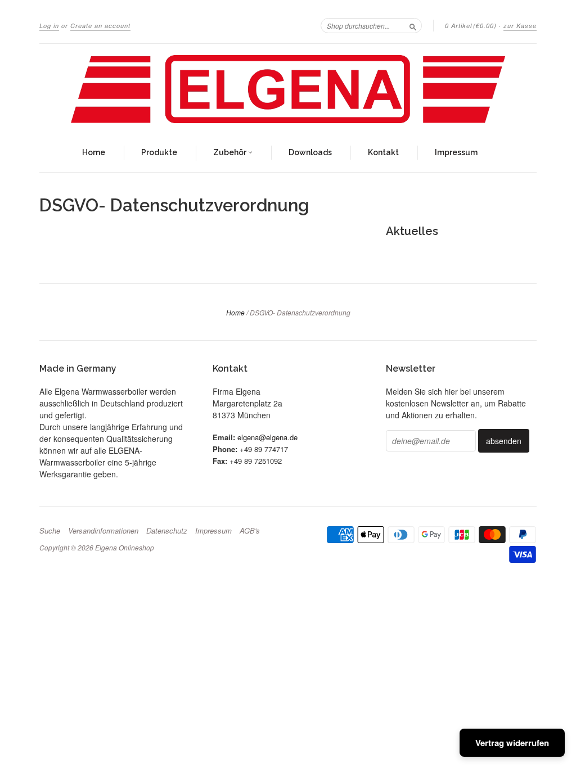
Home (93, 152)
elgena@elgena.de (267, 437)
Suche (49, 531)
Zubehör (230, 152)
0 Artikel (471, 25)
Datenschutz (166, 531)
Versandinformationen (103, 531)
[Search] (413, 25)
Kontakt (383, 152)
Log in (49, 25)
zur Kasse (520, 25)
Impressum (456, 152)
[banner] (288, 89)
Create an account (100, 25)
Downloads (310, 152)
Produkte (159, 152)
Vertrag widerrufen (512, 743)
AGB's (250, 531)
